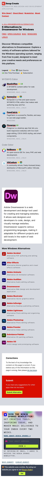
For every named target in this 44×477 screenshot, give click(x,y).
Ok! (22, 473)
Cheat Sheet (18, 13)
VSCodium (12, 162)
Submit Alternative (14, 392)
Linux (5, 37)
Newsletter (29, 13)
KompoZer (12, 97)
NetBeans (11, 149)
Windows (32, 34)
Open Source (14, 34)
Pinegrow (11, 125)
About (37, 13)
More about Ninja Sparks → (17, 436)
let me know (32, 370)
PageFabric (12, 112)
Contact (5, 16)
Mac (24, 34)
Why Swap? (7, 13)
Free (4, 34)
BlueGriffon (12, 84)
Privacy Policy (27, 470)
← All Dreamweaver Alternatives (18, 24)
